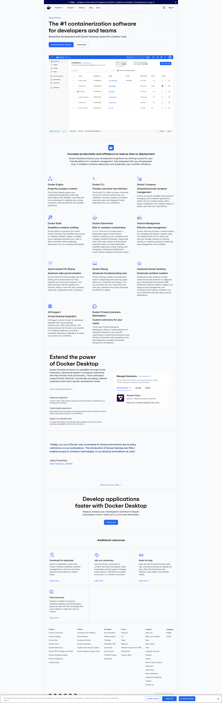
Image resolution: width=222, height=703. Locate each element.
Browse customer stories (110, 485)
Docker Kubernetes (100, 231)
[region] (111, 699)
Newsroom (149, 666)
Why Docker (150, 644)
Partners (148, 655)
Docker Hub (53, 640)
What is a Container (152, 636)
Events (147, 659)
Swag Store (149, 670)
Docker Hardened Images (58, 655)
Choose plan (81, 45)
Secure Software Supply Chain (88, 651)
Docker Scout (54, 644)
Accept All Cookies (187, 699)
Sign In (171, 8)
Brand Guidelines (151, 673)
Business (124, 644)
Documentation (109, 633)
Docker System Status (153, 662)
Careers (148, 681)
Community (108, 648)
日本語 (168, 636)
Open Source (109, 651)
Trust (147, 648)
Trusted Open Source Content (88, 648)
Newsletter (108, 659)
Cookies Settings (152, 699)
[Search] (164, 7)
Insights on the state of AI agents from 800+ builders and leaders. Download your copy (114, 2)
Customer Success (152, 651)
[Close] (218, 698)
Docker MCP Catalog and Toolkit (61, 651)
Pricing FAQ (125, 651)
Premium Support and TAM (131, 648)
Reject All (169, 699)
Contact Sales (126, 655)
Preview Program (110, 655)
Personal (124, 633)
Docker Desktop (55, 636)
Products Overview (56, 633)
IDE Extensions (82, 636)
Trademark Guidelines (153, 677)
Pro (122, 636)
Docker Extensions (84, 644)
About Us (148, 633)
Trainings (107, 640)
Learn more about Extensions (60, 389)
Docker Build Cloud (56, 648)
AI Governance (54, 662)
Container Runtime (84, 640)
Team (123, 640)
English (168, 633)
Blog (147, 640)
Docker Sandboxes (56, 659)
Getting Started (110, 636)
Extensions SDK (110, 644)
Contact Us (149, 685)
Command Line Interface (86, 633)
